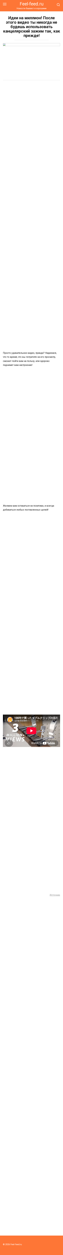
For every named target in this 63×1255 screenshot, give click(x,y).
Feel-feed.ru (32, 4)
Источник (55, 895)
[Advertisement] (31, 116)
